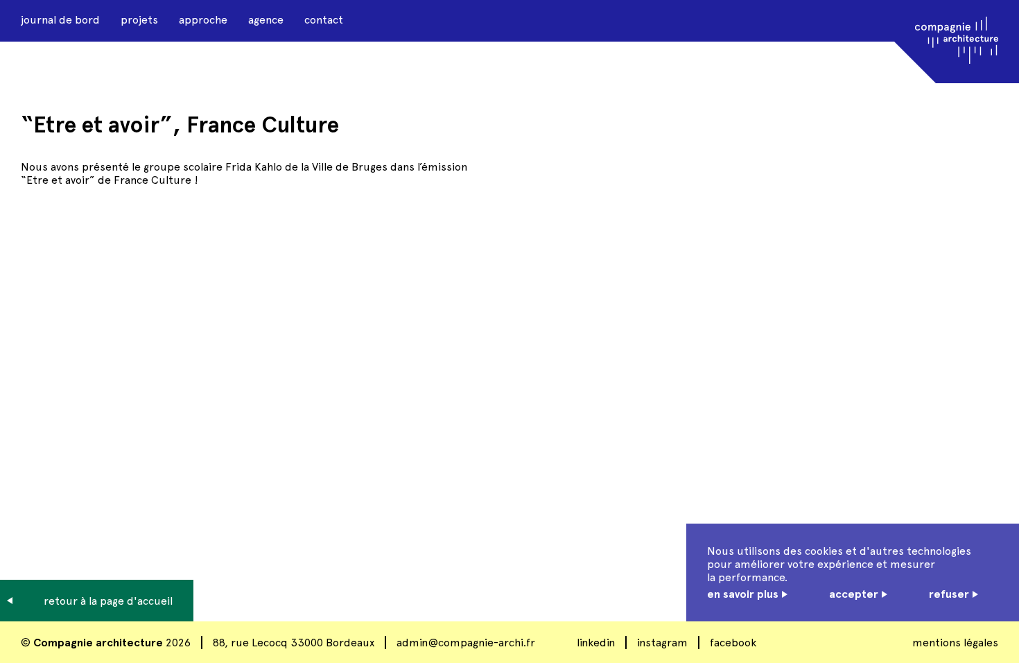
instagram (662, 642)
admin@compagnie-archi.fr (466, 642)
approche (203, 19)
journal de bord (60, 19)
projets (139, 19)
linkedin (596, 642)
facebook (733, 642)
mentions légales (955, 642)
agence (266, 19)
